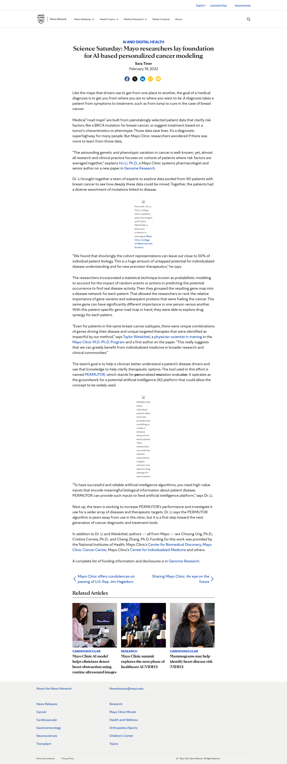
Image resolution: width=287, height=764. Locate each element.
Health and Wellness (123, 720)
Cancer (41, 712)
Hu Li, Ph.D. (128, 163)
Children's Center (121, 736)
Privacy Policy (68, 758)
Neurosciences (46, 736)
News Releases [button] (83, 19)
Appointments (243, 5)
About (178, 19)
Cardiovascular (46, 720)
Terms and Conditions (45, 758)
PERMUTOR (95, 374)
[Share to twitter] (135, 78)
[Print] (158, 78)
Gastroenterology (48, 728)
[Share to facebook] (127, 78)
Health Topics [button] (108, 19)
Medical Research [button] (134, 19)
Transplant (43, 744)
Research (116, 704)
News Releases (46, 704)
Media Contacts (161, 19)
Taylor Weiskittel (136, 336)
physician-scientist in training (178, 336)
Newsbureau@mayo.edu (126, 688)
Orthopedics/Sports (123, 728)
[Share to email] (151, 78)
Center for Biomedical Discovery (174, 544)
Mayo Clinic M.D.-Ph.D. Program (98, 342)
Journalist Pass (218, 5)
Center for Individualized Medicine (158, 549)
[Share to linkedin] (143, 78)
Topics (113, 744)
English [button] (200, 5)
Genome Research (139, 168)
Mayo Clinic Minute (122, 712)
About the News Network (54, 688)
